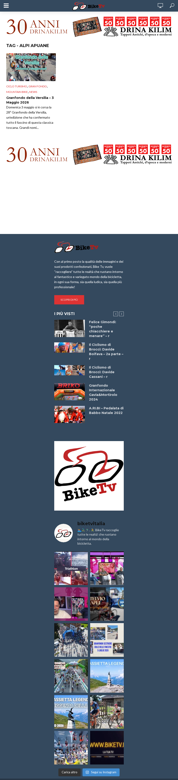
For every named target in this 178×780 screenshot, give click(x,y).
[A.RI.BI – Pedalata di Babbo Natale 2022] (69, 414)
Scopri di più (69, 299)
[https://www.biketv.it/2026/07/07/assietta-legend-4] (107, 676)
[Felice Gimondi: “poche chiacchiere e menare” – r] (69, 328)
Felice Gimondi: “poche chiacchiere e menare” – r (102, 329)
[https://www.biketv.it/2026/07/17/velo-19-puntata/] (107, 568)
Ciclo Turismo (16, 86)
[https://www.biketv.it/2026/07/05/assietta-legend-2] (71, 712)
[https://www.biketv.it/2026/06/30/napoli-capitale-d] (71, 747)
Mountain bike (17, 92)
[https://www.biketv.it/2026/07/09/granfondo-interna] (71, 676)
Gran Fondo (38, 86)
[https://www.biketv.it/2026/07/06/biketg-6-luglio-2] (107, 712)
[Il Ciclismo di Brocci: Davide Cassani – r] (69, 370)
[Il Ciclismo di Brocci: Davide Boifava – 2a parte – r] (69, 347)
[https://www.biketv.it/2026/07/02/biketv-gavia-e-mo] (107, 747)
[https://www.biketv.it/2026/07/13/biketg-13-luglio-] (71, 640)
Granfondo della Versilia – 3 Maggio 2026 (30, 100)
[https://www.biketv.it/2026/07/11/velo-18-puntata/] (71, 604)
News (33, 92)
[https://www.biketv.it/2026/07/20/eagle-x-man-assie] (71, 568)
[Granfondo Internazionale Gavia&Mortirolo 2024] (69, 391)
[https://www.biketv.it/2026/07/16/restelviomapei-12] (107, 604)
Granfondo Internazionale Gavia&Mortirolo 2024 (103, 392)
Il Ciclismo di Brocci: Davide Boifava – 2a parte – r (106, 352)
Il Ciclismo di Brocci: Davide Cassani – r (101, 372)
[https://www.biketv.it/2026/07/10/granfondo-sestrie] (107, 640)
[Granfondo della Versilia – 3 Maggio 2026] (31, 67)
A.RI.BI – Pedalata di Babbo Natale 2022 (106, 410)
